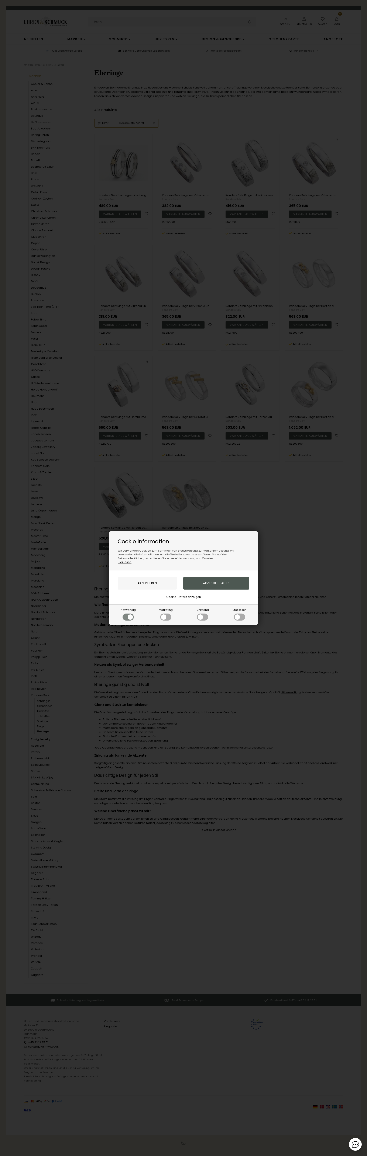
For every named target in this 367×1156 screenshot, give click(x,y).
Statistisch (239, 610)
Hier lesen (124, 562)
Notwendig (128, 610)
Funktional (202, 610)
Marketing (166, 610)
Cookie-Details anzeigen (183, 597)
